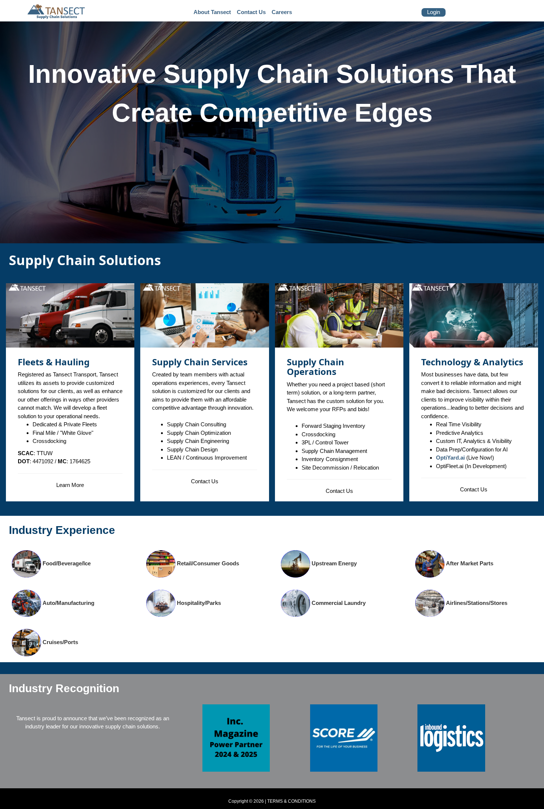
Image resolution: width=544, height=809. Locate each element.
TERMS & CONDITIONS (291, 801)
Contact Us (204, 481)
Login (433, 12)
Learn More (70, 485)
